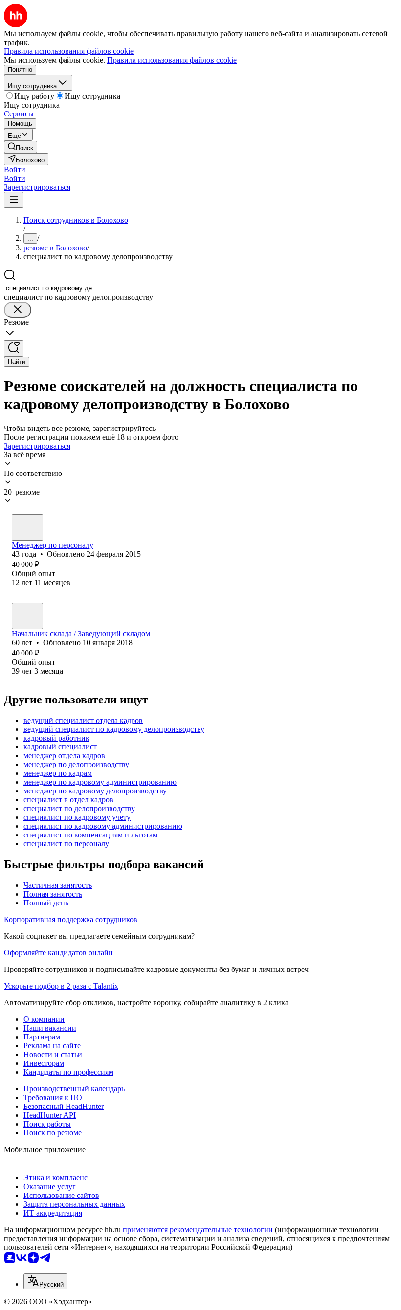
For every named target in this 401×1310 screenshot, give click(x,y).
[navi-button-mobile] (13, 200)
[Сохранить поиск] (13, 348)
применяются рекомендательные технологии (198, 1229)
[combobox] (49, 288)
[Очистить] (17, 310)
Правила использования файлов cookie (172, 60)
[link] (20, 147)
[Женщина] (27, 527)
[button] (14, 169)
